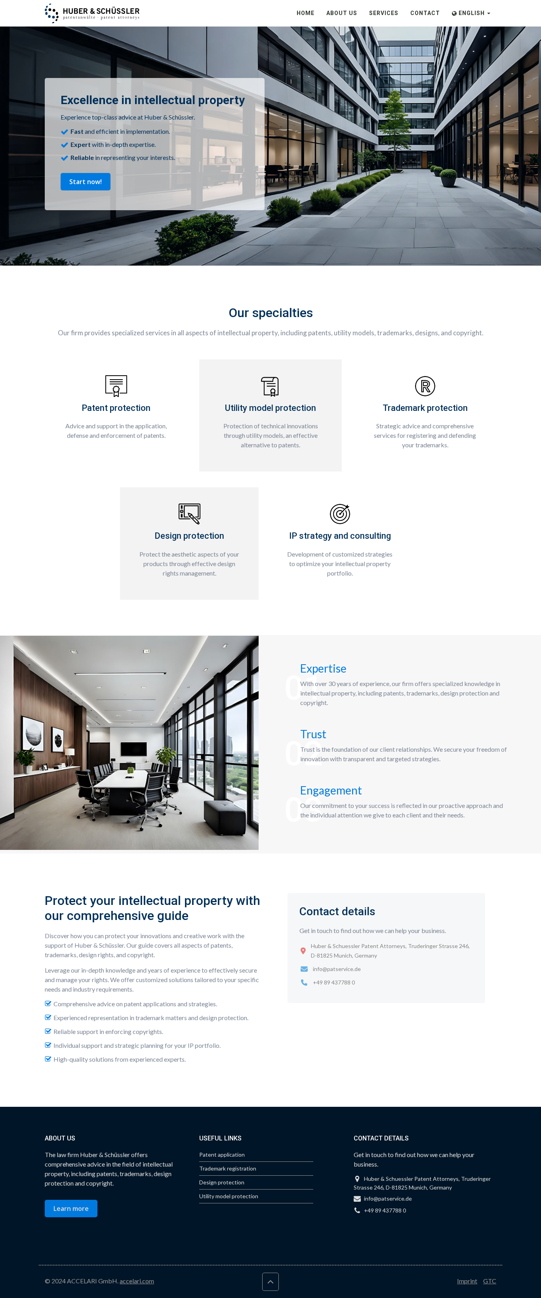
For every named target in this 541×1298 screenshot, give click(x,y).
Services (383, 13)
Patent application (222, 1154)
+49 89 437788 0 (334, 982)
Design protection (221, 1182)
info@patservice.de (337, 968)
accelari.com (137, 1281)
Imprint (467, 1281)
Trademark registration (227, 1168)
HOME (305, 13)
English (471, 13)
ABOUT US (341, 13)
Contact (425, 13)
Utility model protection (228, 1196)
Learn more (71, 1208)
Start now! (85, 181)
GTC (489, 1281)
